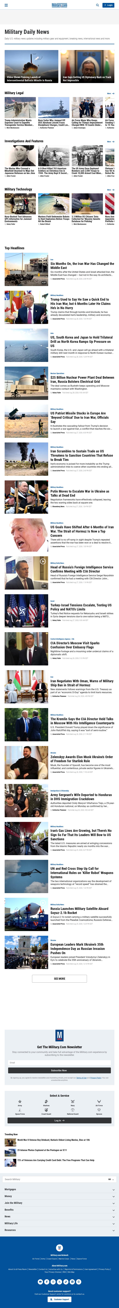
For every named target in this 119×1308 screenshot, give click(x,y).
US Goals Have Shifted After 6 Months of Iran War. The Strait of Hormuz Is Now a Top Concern (82, 531)
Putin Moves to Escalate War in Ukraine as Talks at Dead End (80, 493)
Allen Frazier (11, 176)
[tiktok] (65, 1282)
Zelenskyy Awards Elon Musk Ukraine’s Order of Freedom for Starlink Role (82, 759)
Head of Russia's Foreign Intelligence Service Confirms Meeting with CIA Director (82, 569)
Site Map (71, 1272)
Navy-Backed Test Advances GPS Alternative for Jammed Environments (18, 219)
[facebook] (46, 1282)
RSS (64, 1272)
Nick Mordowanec (13, 128)
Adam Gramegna (79, 128)
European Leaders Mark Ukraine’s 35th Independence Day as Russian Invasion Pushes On (78, 948)
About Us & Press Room (17, 1269)
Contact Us (43, 1269)
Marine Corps (64, 1259)
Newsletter (33, 1269)
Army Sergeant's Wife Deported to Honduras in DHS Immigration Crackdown (81, 797)
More (109, 94)
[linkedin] (72, 1282)
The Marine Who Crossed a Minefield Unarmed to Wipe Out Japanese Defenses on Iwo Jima (20, 170)
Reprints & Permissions (74, 1269)
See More (59, 978)
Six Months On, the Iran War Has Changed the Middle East (82, 266)
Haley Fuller (11, 224)
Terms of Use (81, 1078)
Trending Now (11, 1134)
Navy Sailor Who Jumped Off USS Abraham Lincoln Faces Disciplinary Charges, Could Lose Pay (53, 122)
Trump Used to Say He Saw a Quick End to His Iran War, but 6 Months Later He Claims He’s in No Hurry (81, 303)
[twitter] (59, 1282)
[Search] (97, 5)
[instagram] (53, 1282)
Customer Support (61, 1299)
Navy (73, 1259)
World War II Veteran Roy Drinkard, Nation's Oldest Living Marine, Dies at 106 (53, 1140)
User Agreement (90, 1269)
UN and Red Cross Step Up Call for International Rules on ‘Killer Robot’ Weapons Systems (82, 873)
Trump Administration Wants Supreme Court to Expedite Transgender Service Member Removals (18, 122)
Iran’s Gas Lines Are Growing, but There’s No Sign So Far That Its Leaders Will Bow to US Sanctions (81, 835)
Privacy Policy (95, 1078)
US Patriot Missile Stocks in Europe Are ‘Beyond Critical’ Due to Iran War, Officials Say (80, 417)
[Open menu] (6, 5)
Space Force (82, 1259)
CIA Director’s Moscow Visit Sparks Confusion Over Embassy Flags (75, 645)
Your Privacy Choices (53, 1272)
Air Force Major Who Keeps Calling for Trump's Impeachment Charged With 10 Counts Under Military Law (87, 122)
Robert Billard (45, 224)
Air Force (35, 1259)
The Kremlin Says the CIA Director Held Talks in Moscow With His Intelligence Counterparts (82, 721)
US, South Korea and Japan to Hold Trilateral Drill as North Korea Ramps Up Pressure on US (82, 341)
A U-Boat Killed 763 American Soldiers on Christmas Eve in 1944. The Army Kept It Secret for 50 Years (52, 170)
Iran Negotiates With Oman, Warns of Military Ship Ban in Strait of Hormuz (82, 683)
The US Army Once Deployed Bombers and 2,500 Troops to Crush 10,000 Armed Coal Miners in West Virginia (87, 170)
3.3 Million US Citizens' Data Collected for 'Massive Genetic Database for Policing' (86, 219)
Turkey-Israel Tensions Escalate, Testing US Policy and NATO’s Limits (81, 607)
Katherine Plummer (47, 128)
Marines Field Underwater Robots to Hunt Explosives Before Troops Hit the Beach (53, 219)
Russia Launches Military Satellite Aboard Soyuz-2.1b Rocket (79, 911)
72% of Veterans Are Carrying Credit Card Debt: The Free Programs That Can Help (55, 1160)
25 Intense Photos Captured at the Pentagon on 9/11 (42, 1150)
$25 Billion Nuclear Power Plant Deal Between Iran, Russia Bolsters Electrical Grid (82, 379)
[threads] (78, 1282)
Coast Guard (52, 1259)
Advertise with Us (56, 1269)
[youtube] (40, 1282)
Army (43, 1259)
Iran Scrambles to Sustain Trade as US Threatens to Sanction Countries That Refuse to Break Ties (82, 455)
